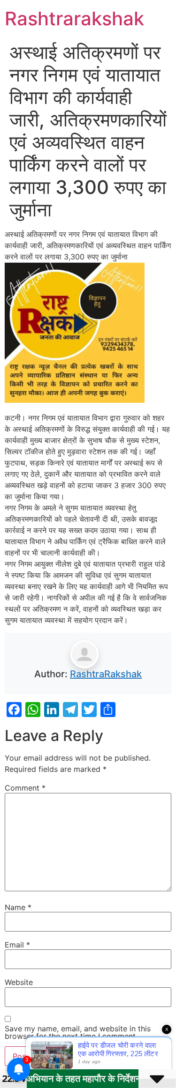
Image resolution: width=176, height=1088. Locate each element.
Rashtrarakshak (74, 18)
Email (17, 944)
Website (19, 982)
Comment (25, 788)
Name (18, 907)
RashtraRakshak (106, 674)
